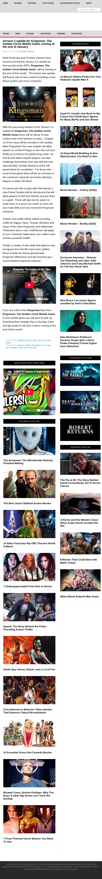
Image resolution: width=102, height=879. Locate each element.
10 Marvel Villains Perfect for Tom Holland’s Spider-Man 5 (80, 78)
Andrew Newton (24, 340)
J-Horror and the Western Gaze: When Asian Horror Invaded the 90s (79, 522)
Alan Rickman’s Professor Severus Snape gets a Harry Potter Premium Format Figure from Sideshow (78, 342)
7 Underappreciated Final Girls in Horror (27, 586)
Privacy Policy (41, 869)
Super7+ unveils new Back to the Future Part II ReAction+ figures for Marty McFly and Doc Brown (80, 116)
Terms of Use (28, 869)
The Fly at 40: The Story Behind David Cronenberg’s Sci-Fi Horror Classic (80, 483)
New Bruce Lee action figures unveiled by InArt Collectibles (78, 302)
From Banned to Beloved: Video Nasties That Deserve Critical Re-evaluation (27, 711)
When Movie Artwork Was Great (79, 596)
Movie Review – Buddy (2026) (78, 223)
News (34, 340)
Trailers (42, 340)
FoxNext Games (24, 345)
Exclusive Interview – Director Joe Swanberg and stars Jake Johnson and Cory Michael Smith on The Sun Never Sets (80, 262)
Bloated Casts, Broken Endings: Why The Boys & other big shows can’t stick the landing (28, 795)
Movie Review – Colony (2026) (78, 190)
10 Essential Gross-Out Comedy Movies (27, 752)
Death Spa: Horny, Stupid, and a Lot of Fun (29, 669)
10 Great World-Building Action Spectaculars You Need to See (79, 155)
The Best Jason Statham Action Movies (27, 503)
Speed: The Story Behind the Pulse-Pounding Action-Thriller (25, 628)
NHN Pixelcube (30, 348)
